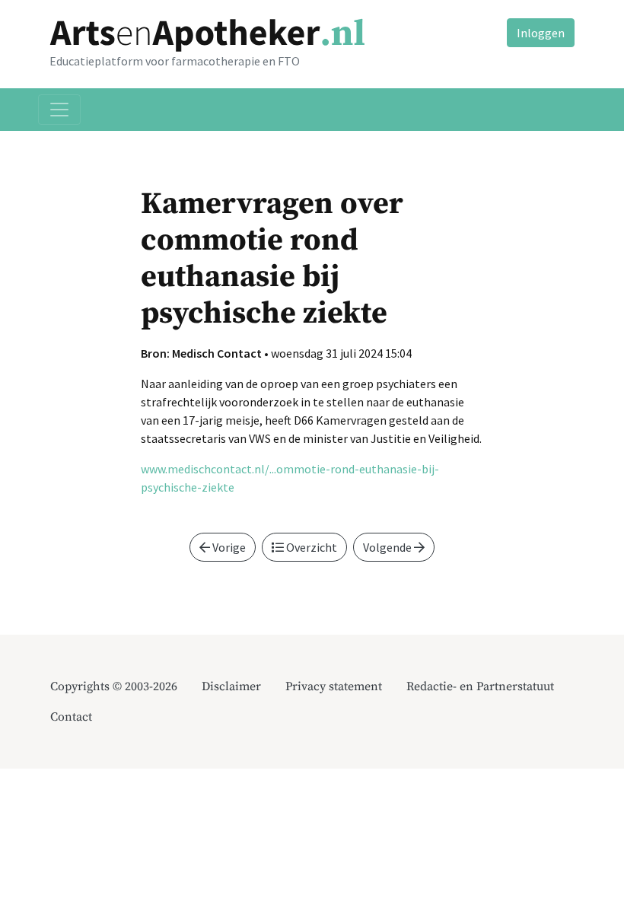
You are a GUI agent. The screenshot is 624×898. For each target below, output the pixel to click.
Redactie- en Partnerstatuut (480, 686)
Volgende (388, 547)
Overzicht (310, 547)
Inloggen (541, 32)
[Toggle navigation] (59, 109)
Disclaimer (231, 686)
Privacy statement (333, 686)
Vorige (228, 547)
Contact (71, 716)
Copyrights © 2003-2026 (113, 686)
